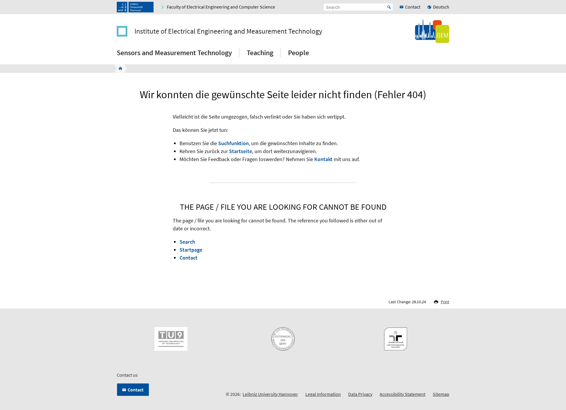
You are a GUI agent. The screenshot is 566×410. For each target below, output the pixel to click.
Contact (189, 257)
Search (187, 241)
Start (389, 7)
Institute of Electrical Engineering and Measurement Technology (228, 31)
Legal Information (323, 394)
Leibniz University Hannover (270, 394)
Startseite (240, 151)
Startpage (191, 249)
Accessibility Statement (402, 394)
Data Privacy (360, 394)
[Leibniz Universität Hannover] (135, 7)
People (298, 52)
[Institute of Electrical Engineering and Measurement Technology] (118, 68)
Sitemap (441, 394)
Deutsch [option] (441, 7)
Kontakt (323, 159)
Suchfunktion (233, 143)
